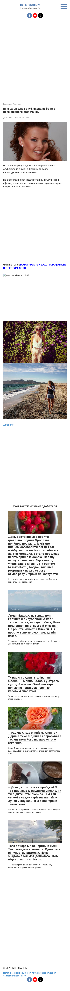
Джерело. (8, 424)
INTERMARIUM (30, 4)
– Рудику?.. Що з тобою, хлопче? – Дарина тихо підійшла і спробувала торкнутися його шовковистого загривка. (34, 738)
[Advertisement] (35, 58)
